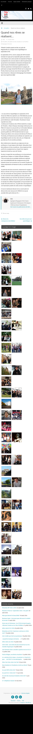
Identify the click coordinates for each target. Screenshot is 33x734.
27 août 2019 (11, 39)
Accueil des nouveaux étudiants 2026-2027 (14, 676)
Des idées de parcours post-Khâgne (26, 220)
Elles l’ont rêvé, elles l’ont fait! (10, 662)
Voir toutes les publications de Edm (20, 207)
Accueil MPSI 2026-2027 (9, 670)
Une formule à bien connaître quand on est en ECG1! (16, 649)
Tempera (22, 702)
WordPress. (28, 702)
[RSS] (31, 8)
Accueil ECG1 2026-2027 (9, 673)
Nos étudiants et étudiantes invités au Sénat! (14, 665)
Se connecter (3, 1)
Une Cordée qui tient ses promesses (12, 636)
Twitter (19, 700)
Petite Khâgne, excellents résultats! (12, 654)
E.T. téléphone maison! (8, 681)
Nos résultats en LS (19, 41)
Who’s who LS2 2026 (7, 642)
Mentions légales (25, 693)
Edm (4, 39)
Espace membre (16, 1)
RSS (23, 700)
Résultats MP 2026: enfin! (9, 608)
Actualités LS (11, 41)
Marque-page (6, 213)
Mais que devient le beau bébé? (11, 615)
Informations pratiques (27, 1)
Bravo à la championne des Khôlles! (8, 220)
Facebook (13, 700)
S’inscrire (10, 1)
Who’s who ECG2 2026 (8, 628)
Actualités (6, 28)
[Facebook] (26, 8)
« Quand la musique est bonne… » (11, 639)
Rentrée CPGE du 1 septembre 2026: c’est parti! (15, 610)
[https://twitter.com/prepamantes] (28, 8)
